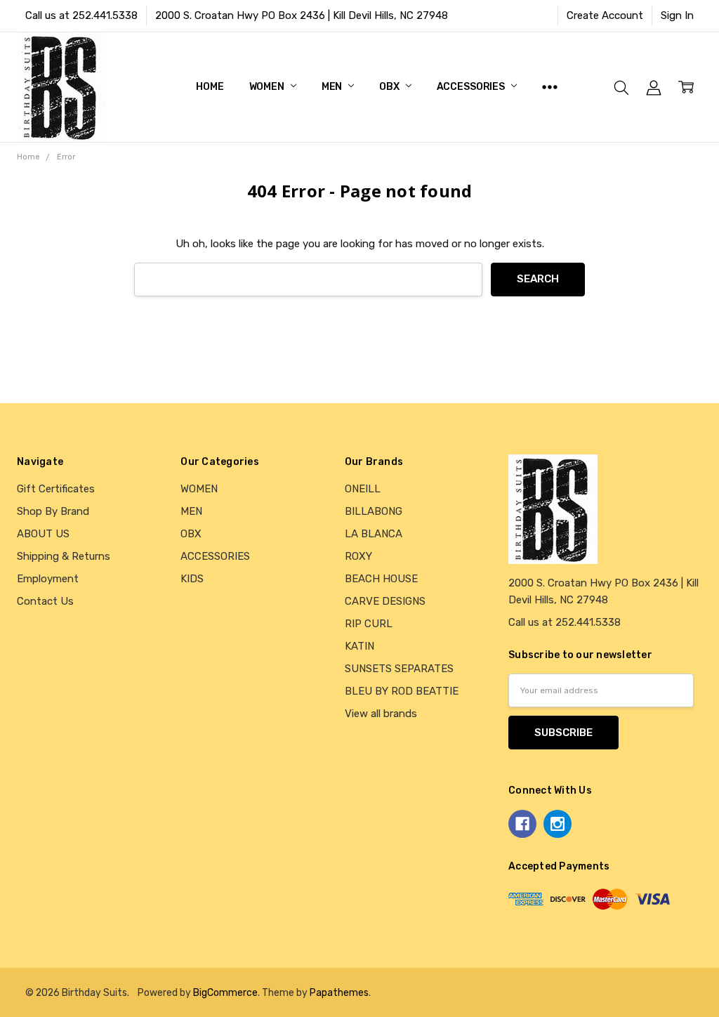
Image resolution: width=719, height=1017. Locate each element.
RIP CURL (369, 623)
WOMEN (267, 87)
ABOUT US (43, 533)
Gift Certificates (56, 489)
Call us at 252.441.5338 (81, 15)
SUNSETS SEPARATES (399, 668)
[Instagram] (557, 824)
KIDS (192, 578)
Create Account (605, 15)
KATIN (359, 646)
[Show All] (549, 87)
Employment (48, 578)
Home (209, 87)
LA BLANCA (373, 533)
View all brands (381, 713)
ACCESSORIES (472, 87)
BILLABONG (373, 511)
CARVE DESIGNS (385, 601)
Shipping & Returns (63, 556)
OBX (390, 87)
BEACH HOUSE (381, 578)
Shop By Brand (53, 511)
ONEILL (363, 489)
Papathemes (339, 992)
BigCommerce (225, 992)
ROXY (358, 556)
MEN (333, 87)
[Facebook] (522, 824)
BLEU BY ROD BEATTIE (402, 691)
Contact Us (45, 601)
